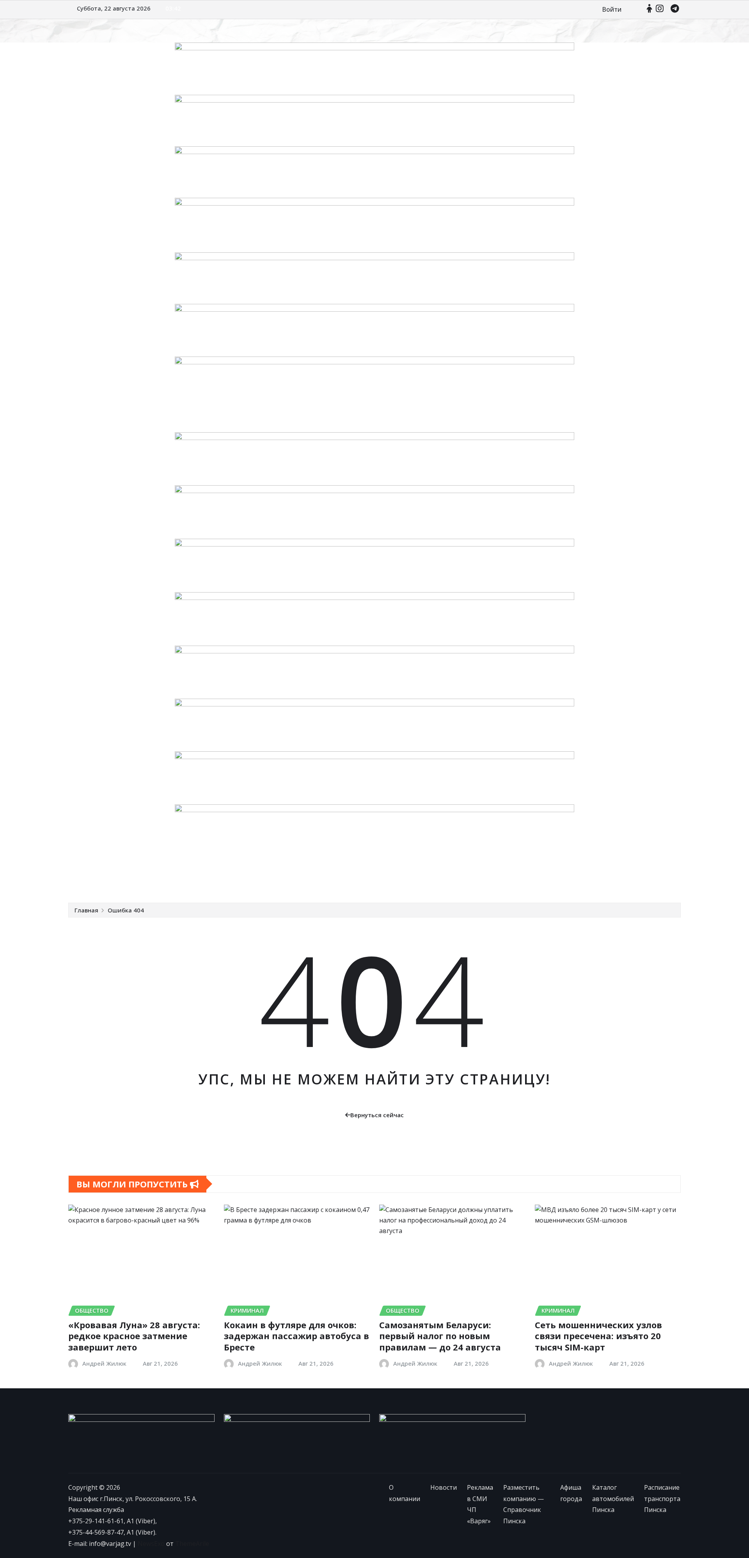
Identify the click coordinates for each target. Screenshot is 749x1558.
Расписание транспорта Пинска (590, 879)
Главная (86, 910)
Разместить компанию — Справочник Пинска (316, 879)
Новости (135, 879)
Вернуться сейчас (377, 1115)
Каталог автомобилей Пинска (490, 879)
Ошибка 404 (126, 910)
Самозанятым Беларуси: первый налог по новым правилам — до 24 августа (440, 1336)
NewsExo (151, 1543)
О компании (97, 879)
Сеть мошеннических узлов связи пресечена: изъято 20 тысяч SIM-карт (598, 1336)
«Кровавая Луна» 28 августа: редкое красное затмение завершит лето (134, 1336)
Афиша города (415, 879)
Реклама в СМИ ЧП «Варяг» (197, 879)
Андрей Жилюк (104, 1363)
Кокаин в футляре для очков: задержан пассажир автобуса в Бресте (296, 1336)
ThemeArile (192, 1543)
